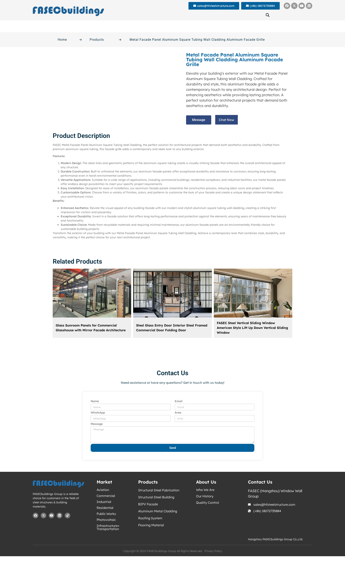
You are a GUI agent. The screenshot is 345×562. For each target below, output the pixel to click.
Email (178, 401)
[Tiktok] (67, 515)
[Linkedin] (309, 6)
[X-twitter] (294, 6)
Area (178, 412)
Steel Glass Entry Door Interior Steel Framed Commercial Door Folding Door (171, 327)
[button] (267, 15)
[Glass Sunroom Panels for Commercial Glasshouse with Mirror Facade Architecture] (92, 293)
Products (97, 40)
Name (95, 401)
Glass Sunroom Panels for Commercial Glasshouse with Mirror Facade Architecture (91, 327)
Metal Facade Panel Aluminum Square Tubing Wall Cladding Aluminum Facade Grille (197, 40)
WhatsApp (98, 412)
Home (62, 40)
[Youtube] (301, 6)
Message (97, 424)
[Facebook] (287, 6)
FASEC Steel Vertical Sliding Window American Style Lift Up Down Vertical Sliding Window (252, 327)
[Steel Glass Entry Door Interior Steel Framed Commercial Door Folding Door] (172, 293)
